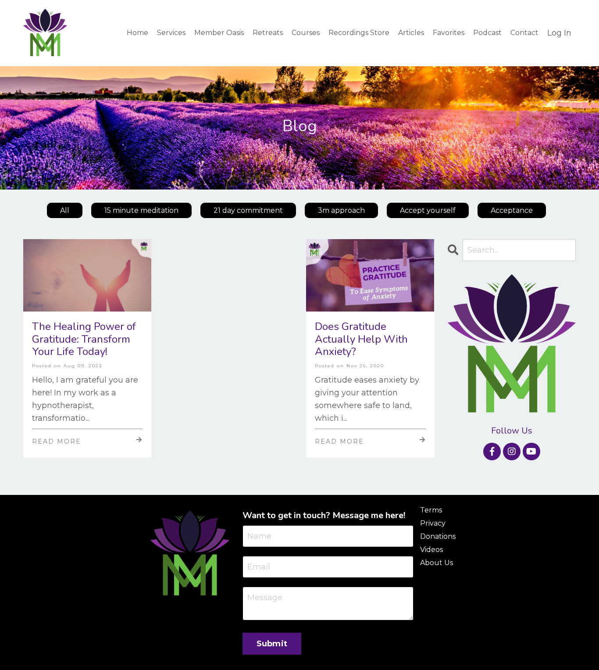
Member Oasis (219, 33)
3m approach (341, 210)
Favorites (448, 33)
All (64, 210)
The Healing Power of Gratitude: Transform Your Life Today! (84, 339)
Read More (56, 441)
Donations (438, 536)
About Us (436, 563)
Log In (559, 33)
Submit (272, 644)
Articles (411, 33)
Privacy (433, 523)
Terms (431, 510)
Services (171, 33)
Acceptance (512, 210)
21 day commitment (248, 210)
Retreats (268, 33)
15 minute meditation (141, 210)
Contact (524, 33)
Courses (306, 33)
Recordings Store (358, 33)
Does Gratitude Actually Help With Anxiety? (361, 339)
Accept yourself (428, 210)
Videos (431, 549)
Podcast (487, 33)
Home (137, 33)
